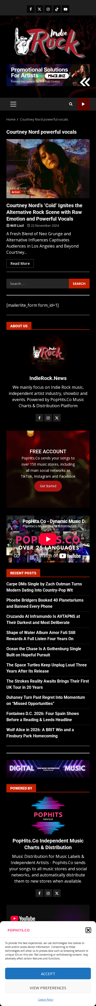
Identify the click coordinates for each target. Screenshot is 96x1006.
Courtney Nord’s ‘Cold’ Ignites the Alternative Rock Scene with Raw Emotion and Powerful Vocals (48, 168)
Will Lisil (17, 225)
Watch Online (83, 104)
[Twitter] (39, 9)
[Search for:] (37, 283)
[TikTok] (57, 9)
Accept (48, 973)
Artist (16, 192)
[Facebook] (31, 9)
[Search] (70, 104)
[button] (88, 930)
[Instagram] (48, 9)
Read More (20, 263)
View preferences (48, 987)
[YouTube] (65, 9)
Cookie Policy (45, 999)
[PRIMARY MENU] (13, 104)
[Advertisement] (48, 74)
